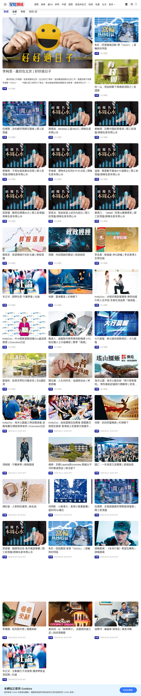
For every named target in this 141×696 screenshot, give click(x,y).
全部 (14, 11)
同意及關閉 (128, 690)
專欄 (23, 11)
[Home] (17, 4)
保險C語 (33, 11)
